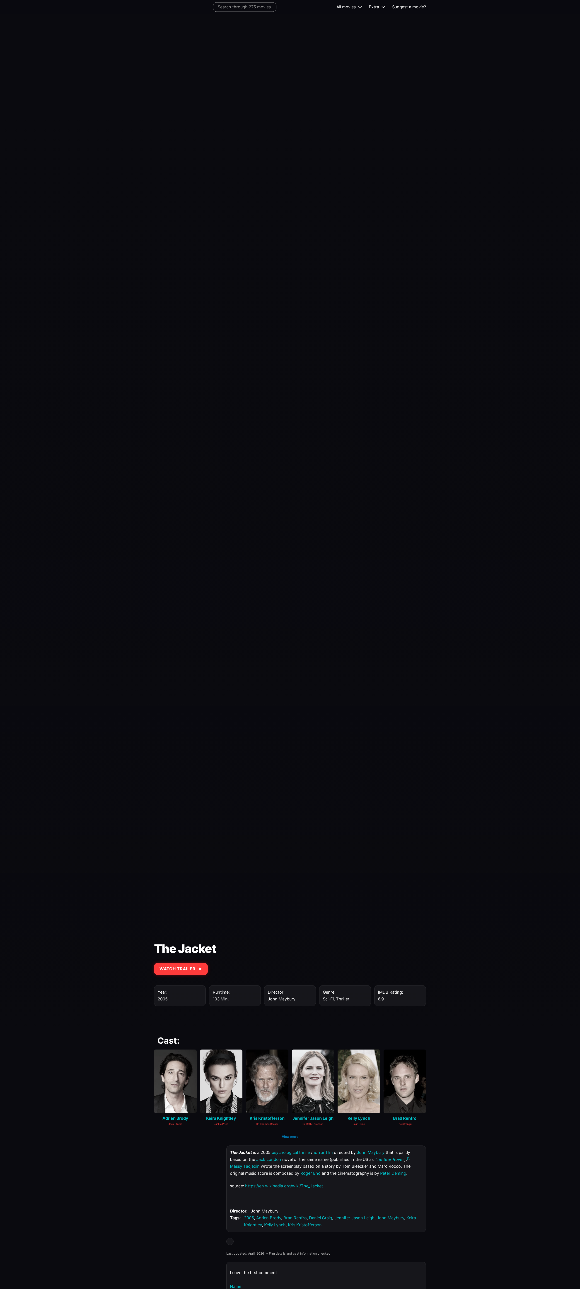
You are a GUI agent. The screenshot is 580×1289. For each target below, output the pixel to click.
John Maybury (370, 1152)
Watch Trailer (178, 968)
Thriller (342, 999)
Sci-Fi (328, 999)
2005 (249, 1217)
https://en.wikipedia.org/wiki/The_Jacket (284, 1186)
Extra (374, 7)
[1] (409, 1158)
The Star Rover (389, 1159)
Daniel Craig (320, 1217)
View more (290, 1136)
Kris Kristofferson (305, 1224)
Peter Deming (393, 1173)
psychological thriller (291, 1152)
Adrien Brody (268, 1217)
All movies (346, 7)
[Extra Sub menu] (383, 7)
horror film (322, 1152)
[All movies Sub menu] (360, 7)
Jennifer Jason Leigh (354, 1217)
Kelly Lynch (275, 1224)
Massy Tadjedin (245, 1166)
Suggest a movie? (409, 7)
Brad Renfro (295, 1217)
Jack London (268, 1159)
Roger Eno (310, 1173)
